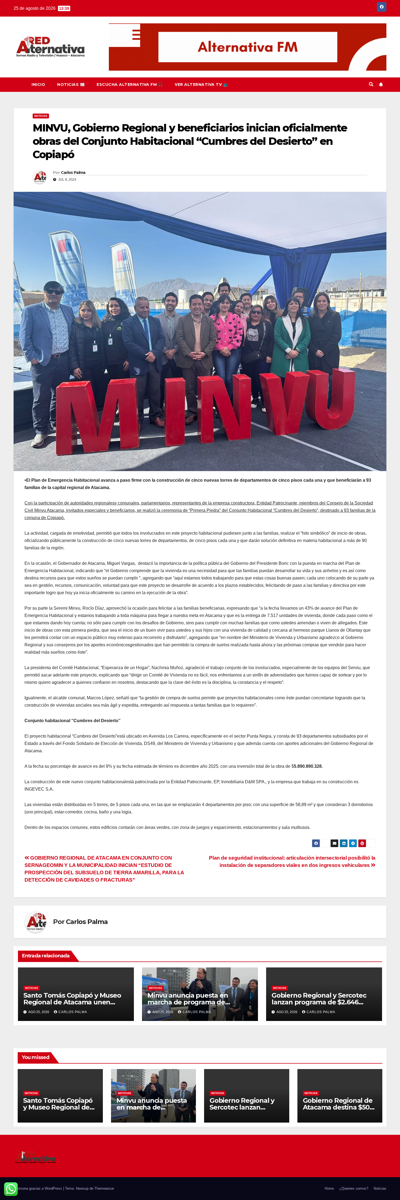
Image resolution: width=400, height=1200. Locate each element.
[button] (371, 84)
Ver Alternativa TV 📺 (201, 84)
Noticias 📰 (71, 84)
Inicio (38, 84)
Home (329, 1188)
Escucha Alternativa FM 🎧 (130, 84)
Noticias (40, 115)
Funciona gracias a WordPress (38, 1188)
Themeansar (104, 1188)
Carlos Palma (73, 172)
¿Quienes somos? (353, 1188)
